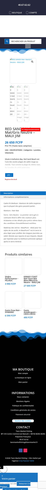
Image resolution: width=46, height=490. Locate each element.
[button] (32, 62)
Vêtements (9, 153)
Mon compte (23, 373)
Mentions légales (23, 401)
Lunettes (37, 150)
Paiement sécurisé (23, 414)
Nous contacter (23, 397)
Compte (33, 12)
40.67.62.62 (24, 4)
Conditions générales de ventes (23, 410)
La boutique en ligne (23, 378)
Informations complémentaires (16, 197)
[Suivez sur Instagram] (25, 450)
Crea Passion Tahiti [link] (26, 461)
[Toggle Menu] (28, 46)
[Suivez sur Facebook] (21, 450)
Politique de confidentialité (23, 406)
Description (8, 193)
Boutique (17, 12)
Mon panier (23, 382)
